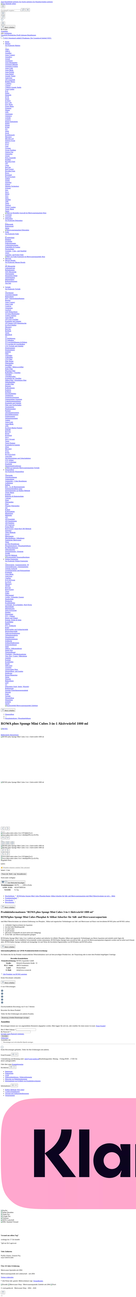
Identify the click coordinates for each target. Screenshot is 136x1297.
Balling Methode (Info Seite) (14, 1090)
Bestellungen (31, 35)
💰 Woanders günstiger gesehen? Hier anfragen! (15, 867)
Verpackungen (10, 1095)
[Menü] (3, 6)
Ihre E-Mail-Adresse (8, 1029)
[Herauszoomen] (3, 843)
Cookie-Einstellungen (12, 1092)
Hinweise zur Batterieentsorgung (16, 1079)
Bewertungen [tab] (10, 902)
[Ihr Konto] (3, 23)
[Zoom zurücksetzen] (8, 843)
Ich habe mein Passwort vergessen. (12, 1034)
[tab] (60, 896)
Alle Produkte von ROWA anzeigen (15, 974)
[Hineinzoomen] (12, 843)
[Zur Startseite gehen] (8, 4)
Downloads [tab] (9, 900)
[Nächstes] (8, 828)
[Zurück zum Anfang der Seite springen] (3, 1292)
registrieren (8, 33)
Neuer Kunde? (101, 1026)
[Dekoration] (17, 230)
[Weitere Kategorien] (21, 705)
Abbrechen (4, 1038)
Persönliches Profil (14, 35)
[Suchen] (23, 10)
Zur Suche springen (26, 2)
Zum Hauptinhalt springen (10, 2)
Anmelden (4, 31)
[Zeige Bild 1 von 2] (2, 831)
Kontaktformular (17, 1064)
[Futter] (25, 257)
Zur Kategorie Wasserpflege (14, 471)
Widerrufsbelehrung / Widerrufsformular (18, 1077)
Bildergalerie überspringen (10, 735)
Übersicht (4, 35)
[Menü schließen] (6, 236)
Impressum (8, 1071)
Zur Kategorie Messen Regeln (15, 262)
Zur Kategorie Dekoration (14, 220)
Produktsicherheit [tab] (11, 898)
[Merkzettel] (2, 20)
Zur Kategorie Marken (12, 45)
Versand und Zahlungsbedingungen (17, 1093)
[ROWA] (68, 729)
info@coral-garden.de (32, 1059)
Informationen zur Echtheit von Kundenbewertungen (23, 1081)
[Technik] (22, 468)
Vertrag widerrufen (7, 1277)
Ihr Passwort (6, 1032)
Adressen (24, 35)
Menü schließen (9, 27)
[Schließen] (2, 1295)
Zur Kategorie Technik (12, 289)
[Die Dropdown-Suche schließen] (28, 10)
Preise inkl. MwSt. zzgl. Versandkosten (14, 874)
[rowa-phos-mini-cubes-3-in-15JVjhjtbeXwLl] (22, 737)
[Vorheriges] (3, 828)
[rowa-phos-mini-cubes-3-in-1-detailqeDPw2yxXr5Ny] (22, 782)
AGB (7, 1075)
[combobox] (11, 10)
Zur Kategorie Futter (12, 234)
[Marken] (25, 213)
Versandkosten (38, 1281)
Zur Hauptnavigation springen (43, 2)
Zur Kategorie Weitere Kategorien (16, 561)
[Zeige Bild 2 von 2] (4, 831)
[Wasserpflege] (17, 557)
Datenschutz (9, 1073)
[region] (68, 797)
